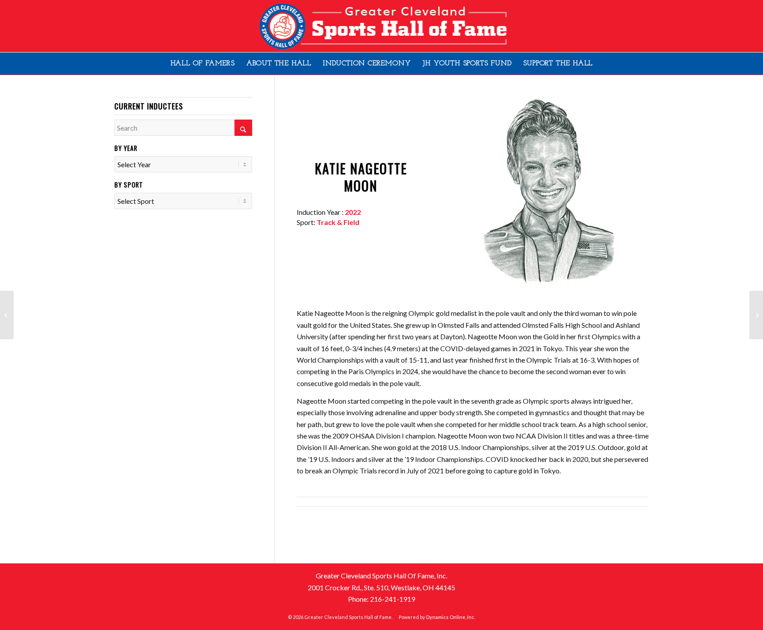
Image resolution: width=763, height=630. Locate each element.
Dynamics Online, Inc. (450, 617)
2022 (353, 212)
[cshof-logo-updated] (382, 26)
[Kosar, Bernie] (7, 315)
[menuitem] (203, 63)
